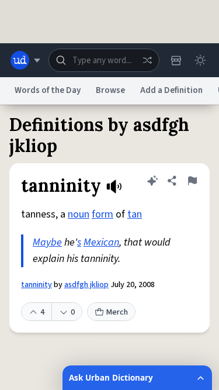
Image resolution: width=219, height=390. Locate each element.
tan (134, 214)
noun (78, 214)
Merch (117, 312)
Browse (110, 90)
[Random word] (147, 60)
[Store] (175, 60)
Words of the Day (48, 90)
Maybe (47, 242)
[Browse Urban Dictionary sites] (25, 60)
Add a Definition (171, 90)
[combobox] (103, 60)
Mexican (101, 242)
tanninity (36, 285)
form (102, 214)
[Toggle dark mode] (200, 60)
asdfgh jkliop (86, 285)
